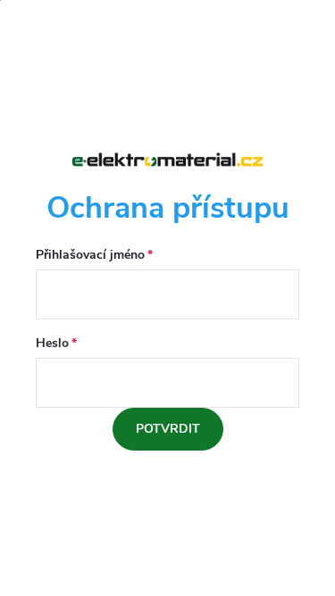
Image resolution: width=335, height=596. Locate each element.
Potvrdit (168, 428)
